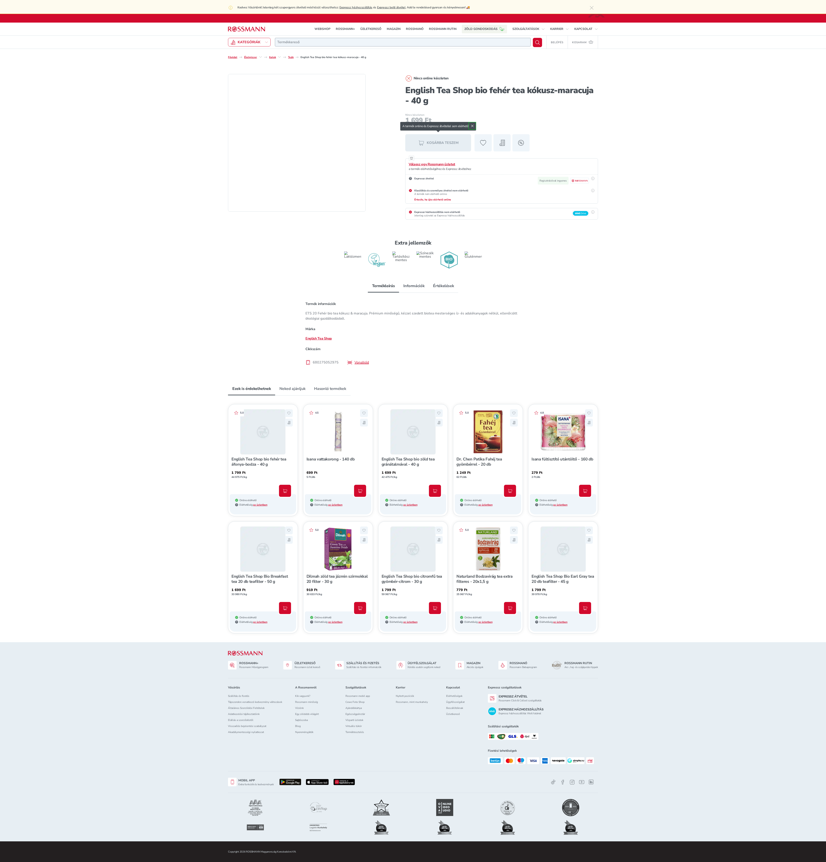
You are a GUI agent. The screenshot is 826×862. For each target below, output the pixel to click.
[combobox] (403, 42)
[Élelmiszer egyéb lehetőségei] (260, 57)
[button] (528, 29)
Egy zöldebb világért (307, 714)
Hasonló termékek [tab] (330, 388)
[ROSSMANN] (245, 653)
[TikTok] (553, 782)
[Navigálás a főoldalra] (246, 29)
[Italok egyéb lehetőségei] (279, 57)
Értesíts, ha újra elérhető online (432, 199)
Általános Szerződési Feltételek (246, 708)
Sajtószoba (301, 720)
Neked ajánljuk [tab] (292, 388)
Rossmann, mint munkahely (412, 702)
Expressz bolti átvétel (391, 7)
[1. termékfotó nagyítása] (297, 143)
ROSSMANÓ (415, 29)
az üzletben (260, 504)
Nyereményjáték (304, 732)
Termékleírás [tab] (383, 285)
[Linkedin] (591, 782)
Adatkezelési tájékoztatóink (244, 714)
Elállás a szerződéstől (240, 720)
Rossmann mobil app (357, 696)
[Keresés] (537, 42)
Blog (298, 726)
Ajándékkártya (353, 708)
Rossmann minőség (306, 702)
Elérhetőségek (454, 696)
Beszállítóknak (454, 708)
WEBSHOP (322, 29)
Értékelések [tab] (443, 285)
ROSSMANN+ (345, 29)
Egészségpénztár (355, 714)
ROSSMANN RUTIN (442, 29)
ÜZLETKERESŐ (370, 29)
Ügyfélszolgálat (455, 702)
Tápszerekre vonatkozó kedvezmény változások (255, 702)
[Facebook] (562, 782)
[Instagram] (572, 782)
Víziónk (299, 708)
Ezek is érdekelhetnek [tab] (251, 388)
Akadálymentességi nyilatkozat (246, 732)
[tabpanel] (413, 333)
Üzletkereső (453, 714)
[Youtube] (581, 782)
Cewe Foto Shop (355, 702)
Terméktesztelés (354, 732)
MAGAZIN (394, 29)
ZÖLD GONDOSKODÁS (481, 29)
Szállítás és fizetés (238, 696)
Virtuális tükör (353, 726)
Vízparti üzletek (354, 720)
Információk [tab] (413, 285)
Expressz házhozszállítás (355, 7)
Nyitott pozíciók (405, 696)
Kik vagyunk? (302, 696)
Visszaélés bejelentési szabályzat (247, 726)
